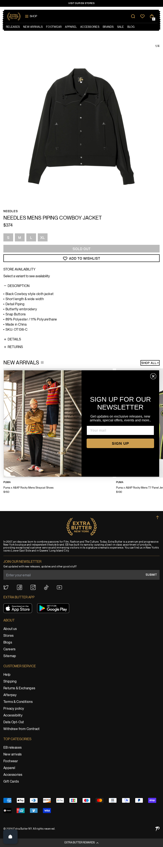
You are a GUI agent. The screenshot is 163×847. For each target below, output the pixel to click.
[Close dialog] (153, 376)
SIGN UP (120, 443)
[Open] (10, 836)
